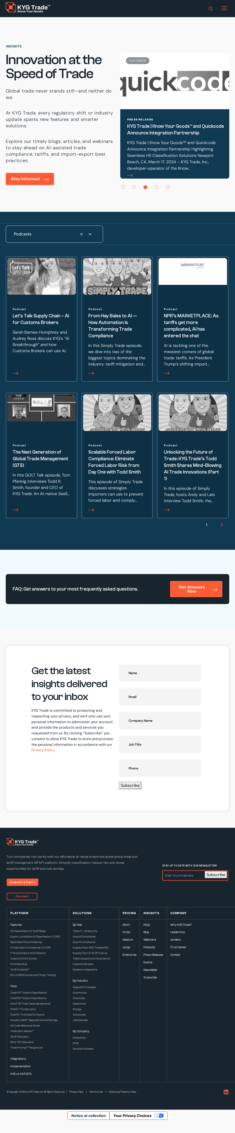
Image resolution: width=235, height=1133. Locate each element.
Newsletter (150, 970)
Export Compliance (84, 942)
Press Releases (153, 954)
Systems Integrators (85, 969)
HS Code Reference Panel (25, 1025)
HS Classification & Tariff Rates (28, 931)
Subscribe (130, 785)
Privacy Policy (43, 750)
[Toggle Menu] (224, 8)
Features (16, 924)
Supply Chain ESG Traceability (90, 947)
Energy (77, 1009)
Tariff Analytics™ (19, 969)
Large (126, 947)
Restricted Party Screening (26, 942)
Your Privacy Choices (132, 1115)
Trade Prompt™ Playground (26, 1047)
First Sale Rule (18, 964)
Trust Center (178, 947)
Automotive (80, 992)
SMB (75, 1043)
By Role (77, 924)
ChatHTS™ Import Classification (28, 992)
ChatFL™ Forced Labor (23, 1009)
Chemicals (79, 998)
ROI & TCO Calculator (22, 1042)
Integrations (18, 1058)
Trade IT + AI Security (85, 931)
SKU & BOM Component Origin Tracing (33, 975)
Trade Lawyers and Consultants (91, 958)
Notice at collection (88, 1115)
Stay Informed (25, 179)
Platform (19, 913)
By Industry (80, 980)
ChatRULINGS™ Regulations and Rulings (34, 1020)
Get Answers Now (192, 589)
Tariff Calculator (19, 1036)
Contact (22, 896)
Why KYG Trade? (181, 924)
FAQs (146, 924)
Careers (175, 939)
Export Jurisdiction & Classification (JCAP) (35, 936)
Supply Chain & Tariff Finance (90, 953)
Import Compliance (84, 936)
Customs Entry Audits (23, 958)
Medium (128, 939)
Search (210, 9)
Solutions (82, 913)
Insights (151, 913)
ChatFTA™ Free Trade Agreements (30, 1003)
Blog (146, 932)
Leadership (177, 932)
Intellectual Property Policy (122, 1091)
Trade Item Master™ (22, 1031)
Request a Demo (22, 882)
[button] (123, 187)
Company (178, 913)
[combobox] (54, 234)
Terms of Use (96, 1091)
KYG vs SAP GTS (21, 1074)
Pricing (129, 913)
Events (147, 962)
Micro (126, 924)
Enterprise (79, 1037)
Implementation (20, 1066)
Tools (13, 986)
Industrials (79, 1014)
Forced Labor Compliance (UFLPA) (30, 947)
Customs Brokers (83, 964)
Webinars (149, 939)
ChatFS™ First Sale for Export (27, 1014)
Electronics (79, 1003)
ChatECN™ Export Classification (28, 998)
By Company (81, 1031)
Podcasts (149, 947)
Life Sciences (80, 1020)
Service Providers (83, 1048)
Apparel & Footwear (84, 987)
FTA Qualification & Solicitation (28, 953)
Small (126, 932)
